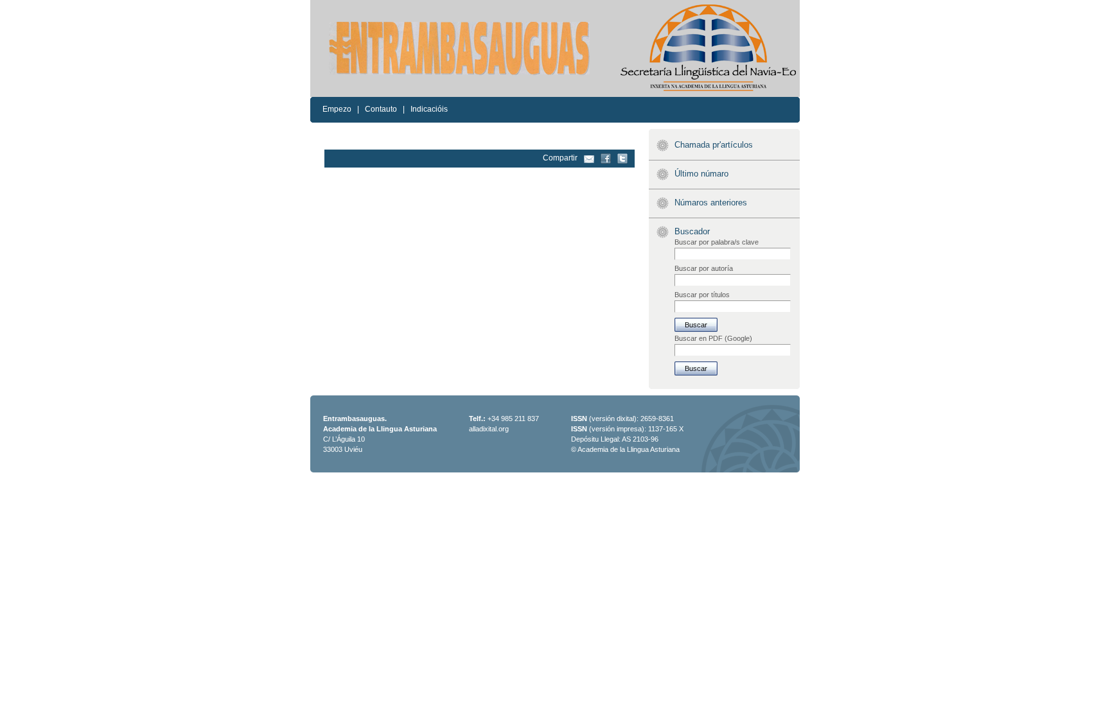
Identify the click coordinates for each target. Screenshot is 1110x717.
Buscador (692, 231)
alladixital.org (489, 429)
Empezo (336, 109)
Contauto (381, 109)
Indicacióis (429, 109)
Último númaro (701, 173)
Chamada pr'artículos (713, 145)
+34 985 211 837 (513, 418)
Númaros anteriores (710, 202)
